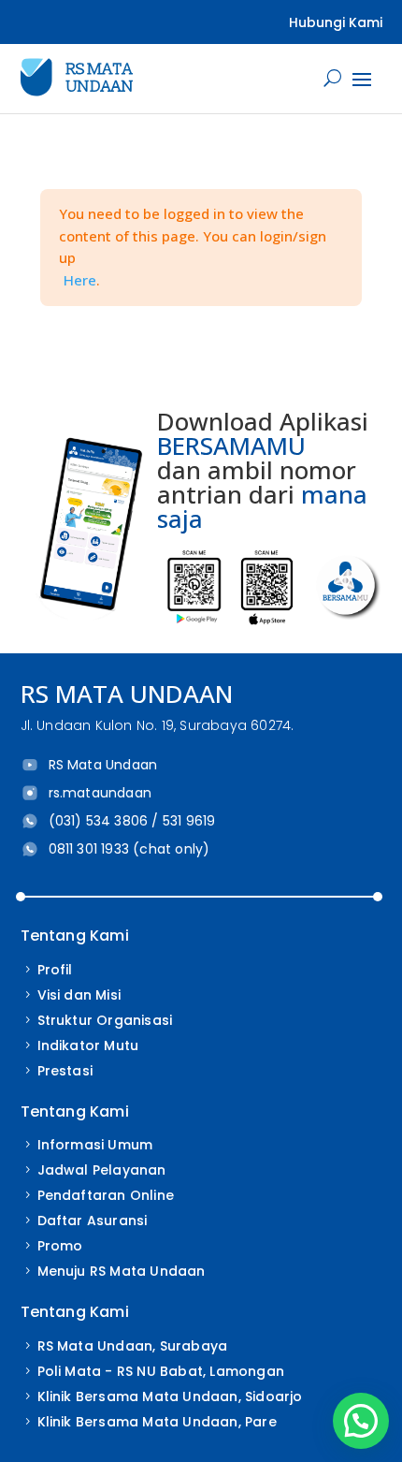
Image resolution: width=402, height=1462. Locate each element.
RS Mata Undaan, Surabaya (132, 1346)
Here (80, 279)
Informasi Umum (95, 1144)
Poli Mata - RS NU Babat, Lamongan (161, 1371)
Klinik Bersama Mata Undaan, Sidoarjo (170, 1396)
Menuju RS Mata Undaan (121, 1271)
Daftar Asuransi (92, 1220)
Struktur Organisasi (105, 1020)
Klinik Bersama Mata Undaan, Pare (157, 1421)
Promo (60, 1245)
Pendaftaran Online (106, 1195)
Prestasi (65, 1070)
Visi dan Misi (79, 995)
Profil (55, 969)
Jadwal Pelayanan (101, 1170)
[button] (361, 1421)
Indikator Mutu (88, 1045)
